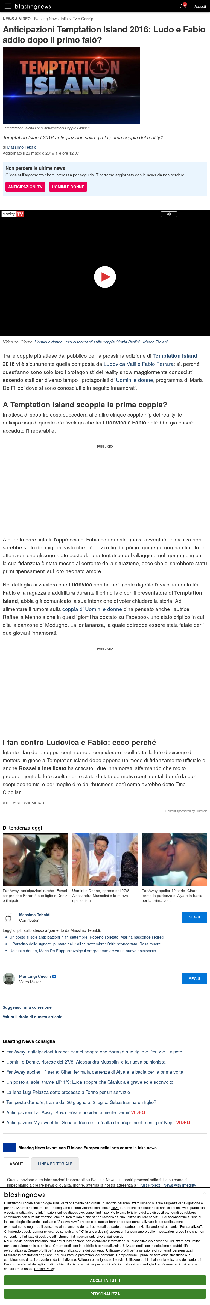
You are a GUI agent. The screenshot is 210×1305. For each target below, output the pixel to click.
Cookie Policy (44, 1268)
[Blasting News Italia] (33, 6)
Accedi (200, 6)
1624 (115, 1207)
